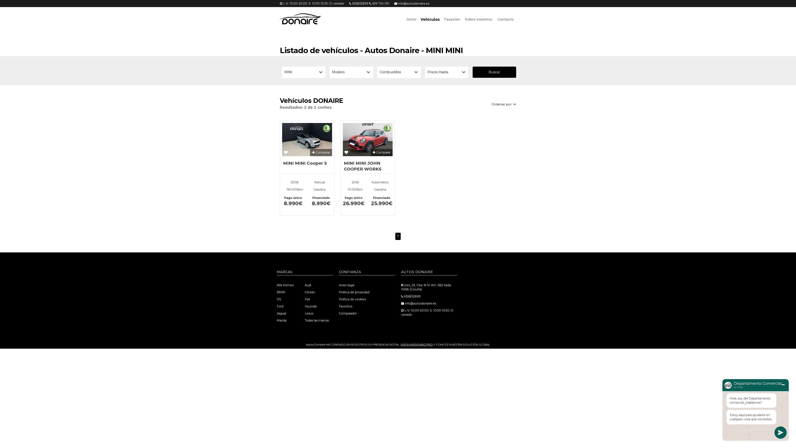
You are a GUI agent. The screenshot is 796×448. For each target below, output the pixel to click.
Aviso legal (346, 285)
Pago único (293, 198)
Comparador (348, 313)
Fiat (307, 299)
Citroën (310, 292)
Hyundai (311, 306)
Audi (308, 285)
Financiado (321, 198)
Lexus (309, 313)
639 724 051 (380, 3)
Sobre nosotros (478, 19)
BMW (281, 292)
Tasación (452, 19)
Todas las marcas (317, 320)
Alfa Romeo (285, 285)
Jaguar (281, 313)
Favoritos (345, 306)
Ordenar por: (502, 104)
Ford (280, 306)
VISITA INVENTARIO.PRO (416, 344)
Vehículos (430, 19)
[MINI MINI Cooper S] (307, 139)
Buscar (494, 72)
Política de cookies (352, 299)
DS (279, 299)
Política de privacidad (354, 292)
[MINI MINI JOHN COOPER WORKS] (368, 139)
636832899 (360, 3)
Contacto (505, 19)
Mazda (281, 320)
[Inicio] (308, 19)
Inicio (411, 19)
